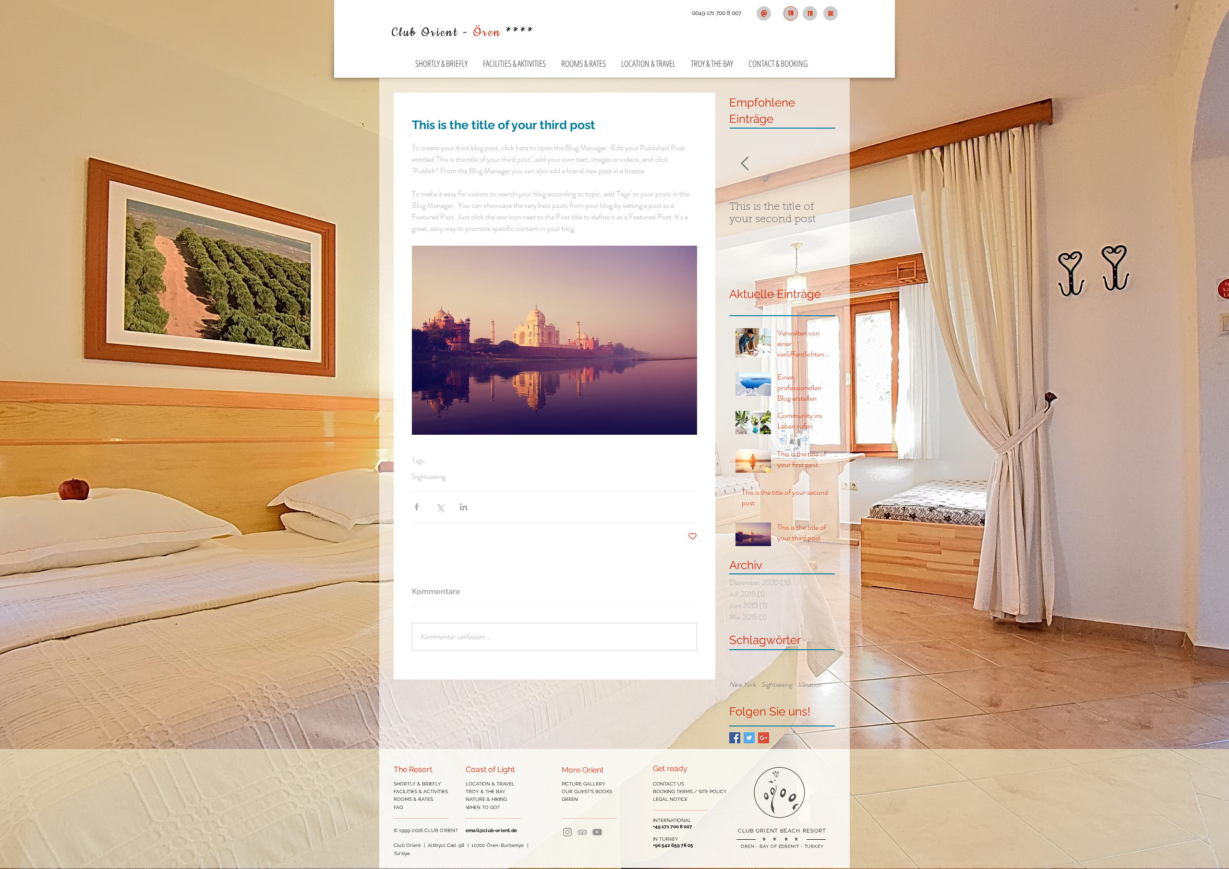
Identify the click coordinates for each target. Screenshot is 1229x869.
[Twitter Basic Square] (749, 737)
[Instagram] (567, 832)
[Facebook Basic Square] (734, 737)
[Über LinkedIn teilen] (463, 507)
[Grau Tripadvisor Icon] (582, 832)
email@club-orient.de (491, 830)
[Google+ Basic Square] (763, 737)
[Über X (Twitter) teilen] (440, 507)
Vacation (809, 684)
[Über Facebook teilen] (416, 507)
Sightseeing (429, 476)
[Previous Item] (744, 163)
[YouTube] (597, 832)
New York (742, 684)
